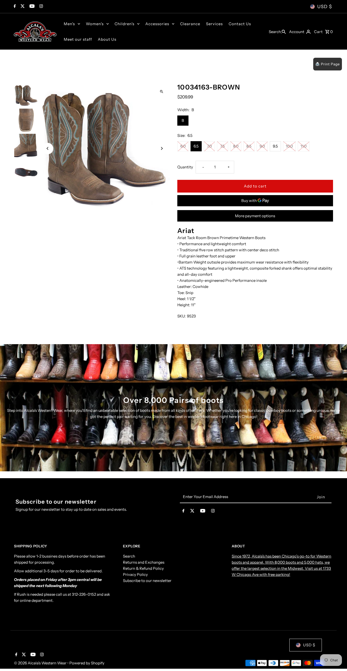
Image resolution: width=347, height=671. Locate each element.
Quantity (185, 167)
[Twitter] (22, 7)
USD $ (324, 6)
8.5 (248, 146)
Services (214, 23)
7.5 (222, 146)
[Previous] (47, 148)
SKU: (181, 316)
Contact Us (240, 23)
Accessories (157, 23)
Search (129, 556)
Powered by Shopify (86, 663)
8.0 (236, 146)
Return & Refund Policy (143, 568)
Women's (95, 23)
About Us (107, 39)
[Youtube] (31, 7)
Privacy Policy (135, 574)
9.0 (262, 146)
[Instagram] (40, 7)
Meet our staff (78, 39)
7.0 (209, 146)
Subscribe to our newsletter (147, 580)
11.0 (304, 146)
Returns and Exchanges (143, 562)
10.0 (289, 146)
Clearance (190, 23)
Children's (124, 23)
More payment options (255, 215)
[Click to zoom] (161, 91)
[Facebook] (14, 7)
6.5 (196, 146)
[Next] (161, 148)
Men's (69, 23)
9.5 (275, 146)
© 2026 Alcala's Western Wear (40, 663)
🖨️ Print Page (327, 64)
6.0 (183, 146)
